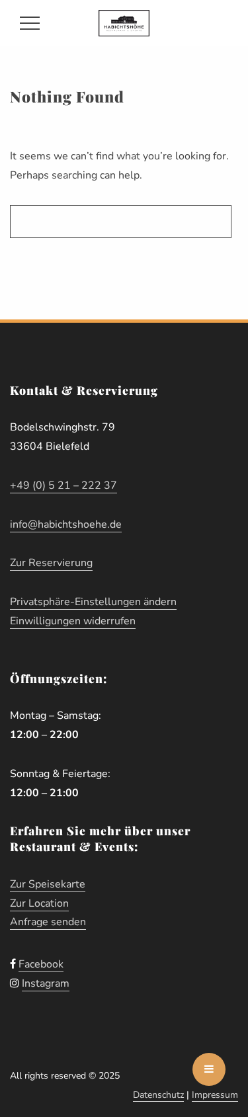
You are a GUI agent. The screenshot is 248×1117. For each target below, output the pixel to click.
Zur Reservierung (51, 563)
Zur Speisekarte (47, 884)
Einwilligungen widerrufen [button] (73, 621)
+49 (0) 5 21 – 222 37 (63, 485)
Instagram (45, 983)
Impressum (215, 1095)
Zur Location (39, 903)
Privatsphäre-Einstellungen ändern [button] (93, 602)
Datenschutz (158, 1095)
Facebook (41, 964)
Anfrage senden (48, 922)
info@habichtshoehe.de (66, 524)
